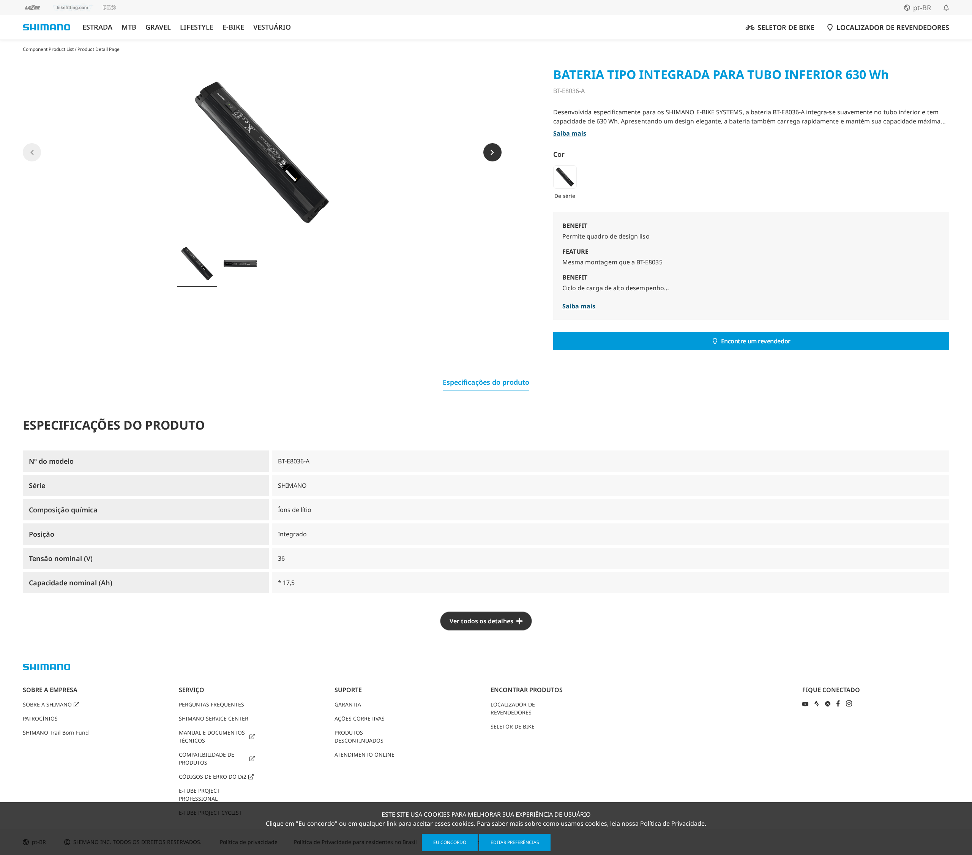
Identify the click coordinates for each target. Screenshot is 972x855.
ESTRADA (97, 27)
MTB (129, 27)
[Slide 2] (240, 263)
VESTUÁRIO (272, 27)
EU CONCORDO (449, 842)
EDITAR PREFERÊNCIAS (515, 842)
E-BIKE (233, 27)
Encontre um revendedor (756, 341)
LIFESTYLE (196, 27)
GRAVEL (158, 27)
